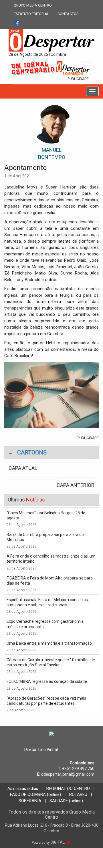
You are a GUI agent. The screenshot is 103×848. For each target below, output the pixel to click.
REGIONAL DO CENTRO (68, 788)
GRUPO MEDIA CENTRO (33, 5)
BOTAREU (78, 794)
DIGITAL (52, 842)
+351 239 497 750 (78, 768)
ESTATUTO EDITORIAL (31, 14)
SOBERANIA (30, 800)
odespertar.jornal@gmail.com (67, 774)
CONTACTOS (68, 14)
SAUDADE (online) (66, 800)
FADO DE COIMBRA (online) (35, 794)
